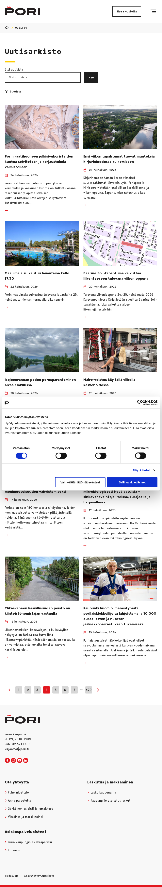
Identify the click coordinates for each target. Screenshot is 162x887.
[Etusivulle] (22, 10)
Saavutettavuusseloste (39, 876)
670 (89, 690)
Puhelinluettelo (18, 792)
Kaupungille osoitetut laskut (109, 800)
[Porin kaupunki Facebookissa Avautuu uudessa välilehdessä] (7, 760)
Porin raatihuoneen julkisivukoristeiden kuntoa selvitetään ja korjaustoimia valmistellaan (39, 161)
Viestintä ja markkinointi (25, 817)
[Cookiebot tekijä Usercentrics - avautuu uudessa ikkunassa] (140, 403)
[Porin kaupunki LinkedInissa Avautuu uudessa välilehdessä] (25, 760)
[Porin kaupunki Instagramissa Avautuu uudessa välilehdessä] (13, 760)
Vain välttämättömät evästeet (80, 482)
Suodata (15, 91)
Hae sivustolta (127, 11)
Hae (91, 77)
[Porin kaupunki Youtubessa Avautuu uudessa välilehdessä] (19, 760)
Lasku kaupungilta (102, 792)
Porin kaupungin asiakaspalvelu (29, 842)
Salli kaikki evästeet (132, 482)
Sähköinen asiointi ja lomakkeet (30, 809)
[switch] (61, 456)
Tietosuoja (11, 876)
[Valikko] (153, 11)
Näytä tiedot (141, 470)
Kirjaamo (13, 850)
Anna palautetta (19, 800)
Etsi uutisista (14, 69)
